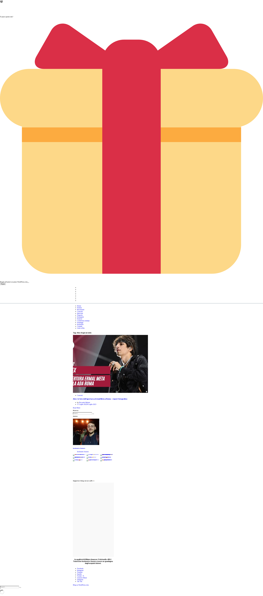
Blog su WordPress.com (81, 585)
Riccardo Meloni (84, 402)
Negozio (80, 315)
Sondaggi (80, 322)
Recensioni (80, 309)
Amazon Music (82, 578)
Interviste (80, 313)
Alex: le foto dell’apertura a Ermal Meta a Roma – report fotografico (100, 399)
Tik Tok (79, 581)
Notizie (79, 308)
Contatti (79, 326)
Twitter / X (80, 576)
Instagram (80, 570)
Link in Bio (81, 328)
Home (79, 306)
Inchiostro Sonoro (79, 448)
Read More (76, 408)
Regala (3, 284)
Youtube (79, 572)
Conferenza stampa (83, 321)
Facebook (80, 568)
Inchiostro (80, 324)
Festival (79, 319)
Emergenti (80, 317)
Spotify (79, 574)
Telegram (80, 579)
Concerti (80, 311)
